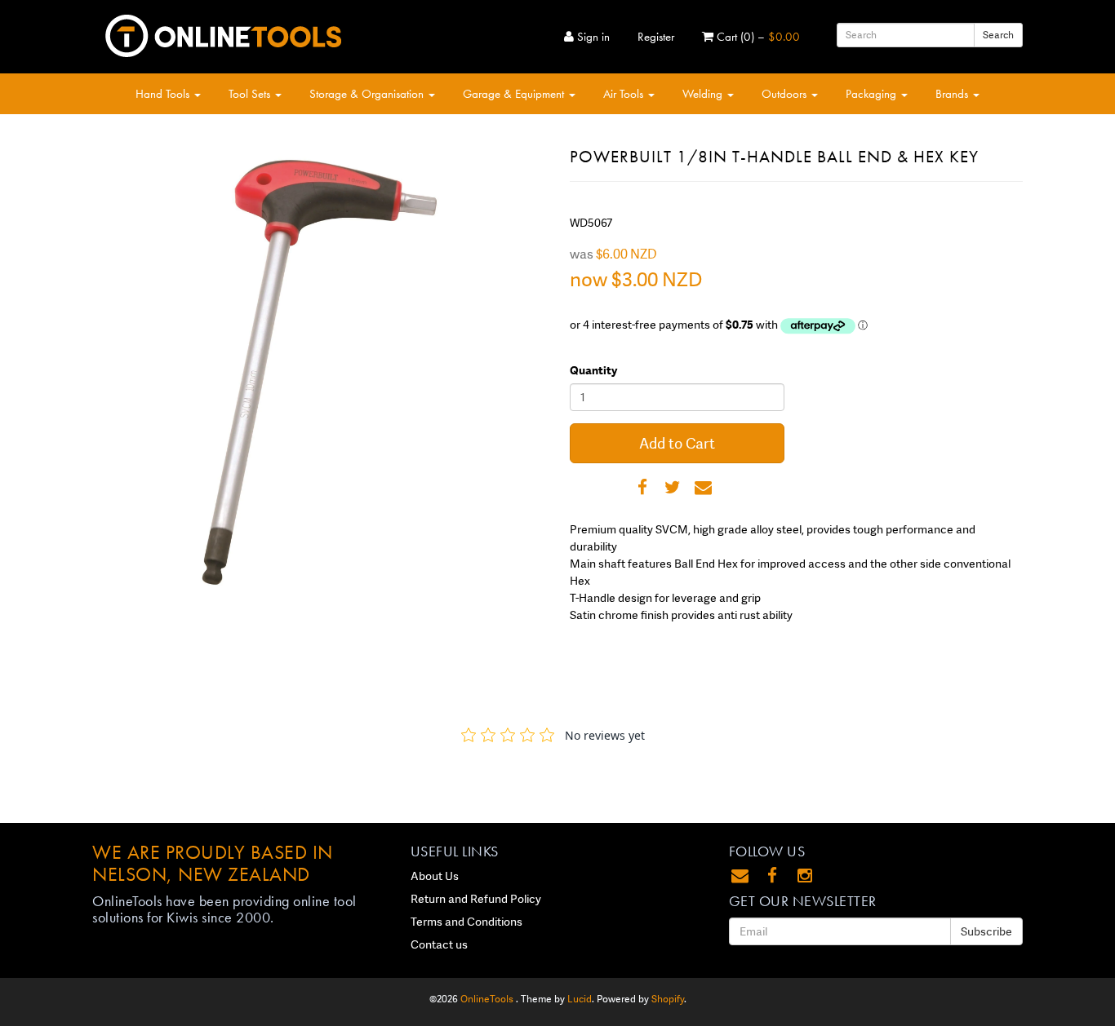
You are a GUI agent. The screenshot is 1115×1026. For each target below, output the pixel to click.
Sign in (592, 37)
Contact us (439, 944)
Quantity (593, 370)
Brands (953, 94)
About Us (435, 876)
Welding (704, 94)
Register (655, 37)
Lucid (579, 999)
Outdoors (786, 94)
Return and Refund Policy (476, 898)
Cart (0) (756, 37)
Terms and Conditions (466, 921)
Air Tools (624, 94)
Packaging (873, 94)
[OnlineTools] (222, 32)
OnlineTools (488, 999)
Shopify (667, 999)
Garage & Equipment (515, 94)
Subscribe (986, 931)
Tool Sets (251, 94)
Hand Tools (164, 94)
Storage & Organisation (368, 94)
